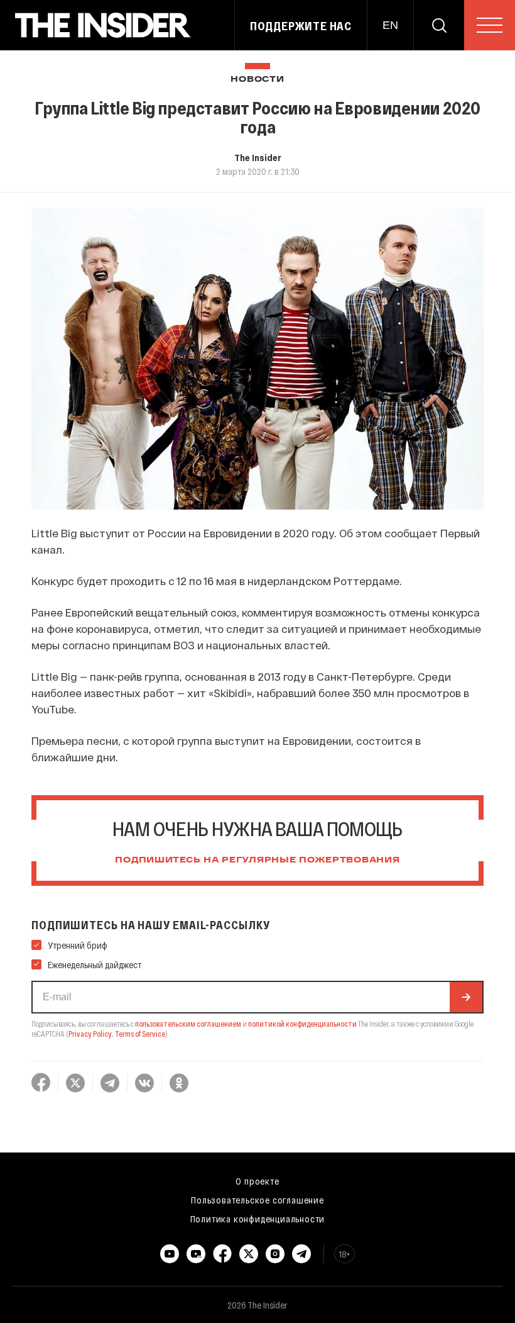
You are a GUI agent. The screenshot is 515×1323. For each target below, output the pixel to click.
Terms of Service (140, 1033)
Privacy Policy (90, 1033)
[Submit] (466, 997)
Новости (257, 79)
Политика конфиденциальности (257, 1218)
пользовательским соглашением (188, 1023)
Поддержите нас (301, 26)
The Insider (257, 157)
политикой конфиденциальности (302, 1023)
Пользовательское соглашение (257, 1199)
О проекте (257, 1180)
